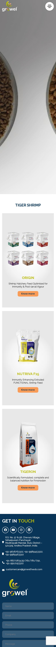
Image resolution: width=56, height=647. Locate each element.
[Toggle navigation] (49, 6)
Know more (28, 293)
